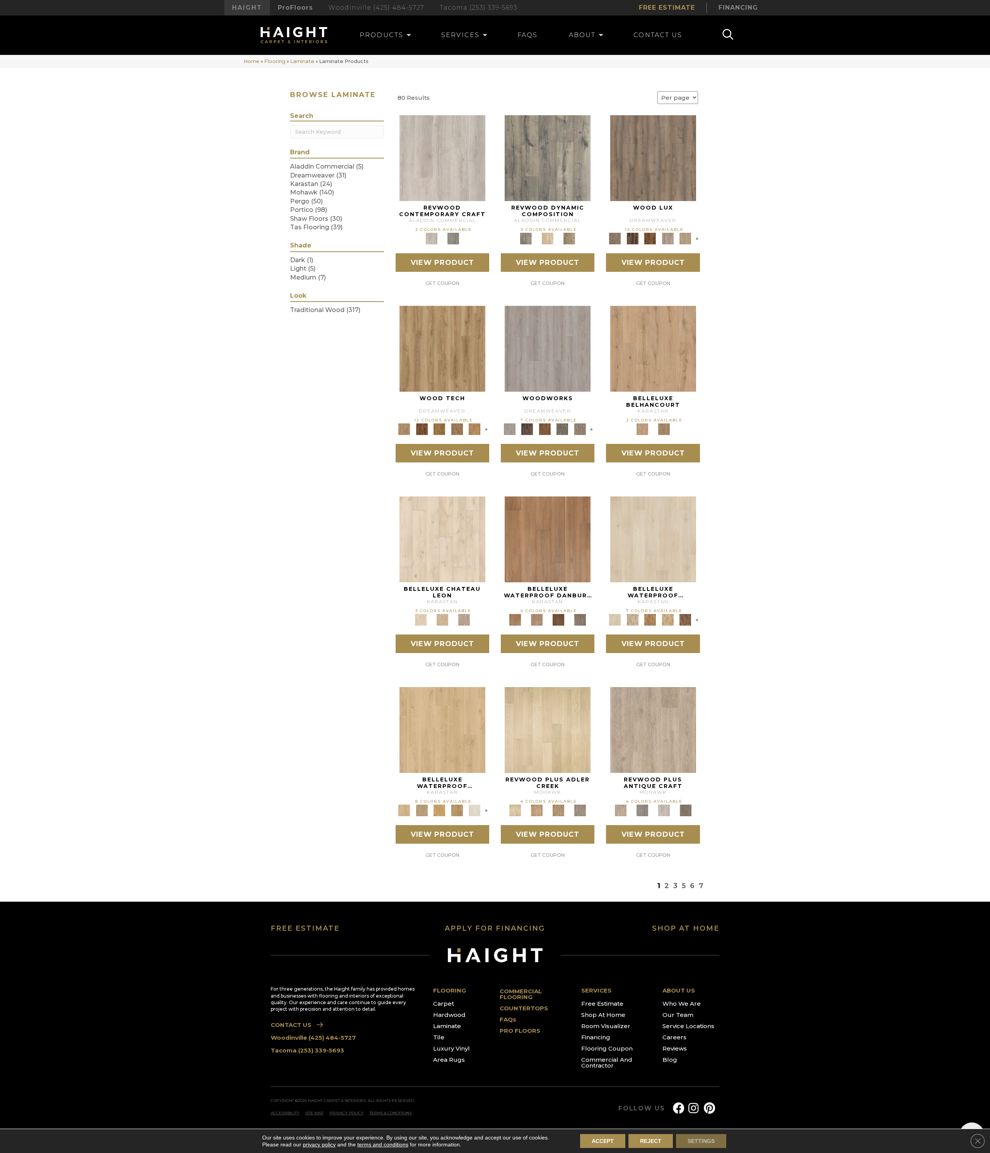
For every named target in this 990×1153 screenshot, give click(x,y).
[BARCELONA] (562, 429)
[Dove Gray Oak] (474, 810)
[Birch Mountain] (442, 348)
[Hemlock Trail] (439, 429)
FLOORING (449, 990)
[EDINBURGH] (545, 429)
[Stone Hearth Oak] (642, 810)
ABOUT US (678, 990)
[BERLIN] (653, 158)
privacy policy (319, 1144)
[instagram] (693, 1108)
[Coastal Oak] (547, 238)
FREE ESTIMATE (305, 928)
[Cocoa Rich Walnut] (558, 619)
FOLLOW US (641, 1108)
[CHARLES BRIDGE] (668, 238)
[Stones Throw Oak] (580, 810)
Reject (650, 1141)
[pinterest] (709, 1108)
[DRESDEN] (526, 429)
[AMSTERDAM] (580, 429)
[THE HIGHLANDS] (650, 238)
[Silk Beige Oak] (442, 619)
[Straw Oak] (439, 810)
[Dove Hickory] (653, 539)
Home (251, 61)
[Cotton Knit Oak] (664, 810)
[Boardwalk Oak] (569, 238)
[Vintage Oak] (453, 238)
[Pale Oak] (548, 730)
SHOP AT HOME (685, 928)
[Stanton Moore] (474, 429)
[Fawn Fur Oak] (457, 810)
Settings (701, 1141)
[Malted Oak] (558, 810)
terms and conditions (382, 1144)
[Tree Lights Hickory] (632, 619)
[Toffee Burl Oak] (664, 429)
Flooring (274, 61)
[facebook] (678, 1108)
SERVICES (596, 990)
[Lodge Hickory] (650, 619)
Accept (603, 1141)
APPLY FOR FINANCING (495, 928)
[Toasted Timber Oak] (536, 810)
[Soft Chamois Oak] (653, 730)
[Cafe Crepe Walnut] (536, 619)
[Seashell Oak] (442, 158)
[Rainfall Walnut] (580, 619)
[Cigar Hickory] (685, 619)
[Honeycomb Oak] (442, 730)
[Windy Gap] (421, 429)
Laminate (302, 61)
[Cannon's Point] (457, 429)
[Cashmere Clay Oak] (653, 348)
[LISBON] (632, 238)
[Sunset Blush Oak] (421, 810)
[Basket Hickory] (668, 619)
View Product (442, 262)
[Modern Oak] (548, 158)
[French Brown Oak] (464, 619)
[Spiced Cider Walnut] (548, 539)
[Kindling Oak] (685, 810)
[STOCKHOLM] (685, 238)
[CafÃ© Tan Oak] (442, 539)
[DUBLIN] (548, 348)
